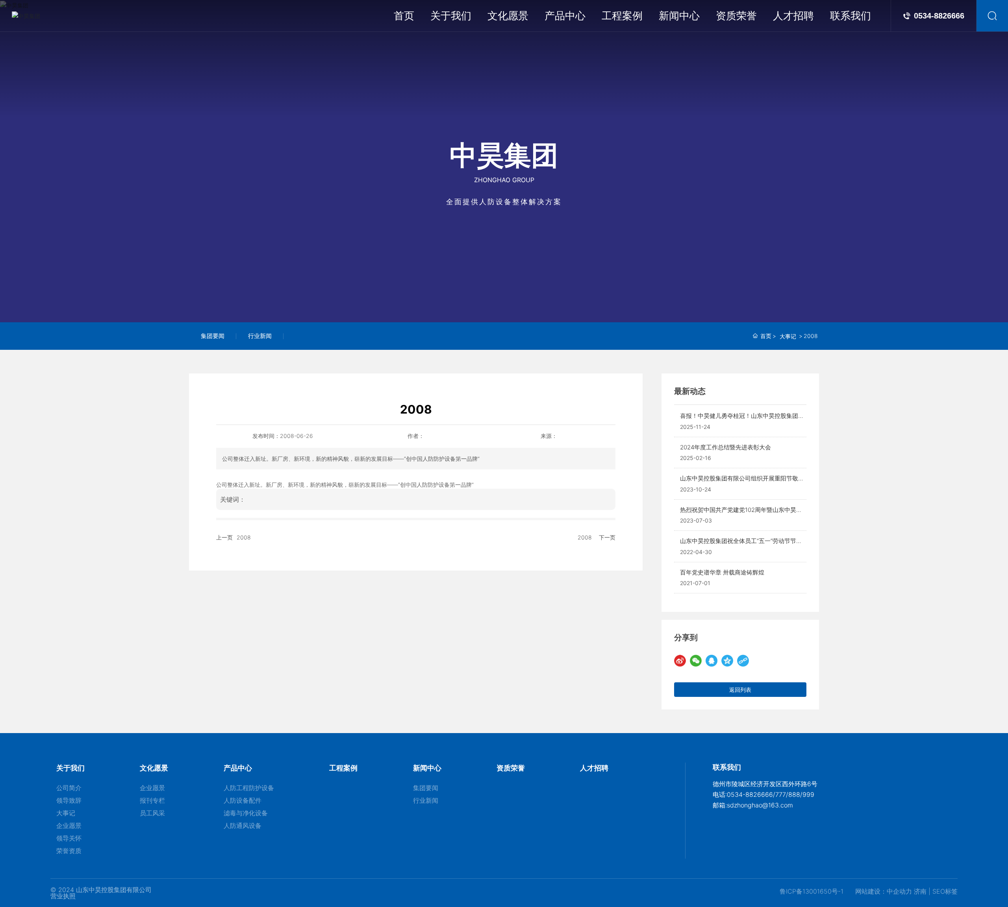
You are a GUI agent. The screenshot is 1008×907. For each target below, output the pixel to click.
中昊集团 (504, 154)
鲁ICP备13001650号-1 (811, 891)
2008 (244, 537)
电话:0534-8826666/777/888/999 (763, 794)
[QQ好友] (711, 661)
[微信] (696, 661)
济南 (920, 891)
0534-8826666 (939, 15)
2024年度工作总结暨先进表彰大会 (725, 447)
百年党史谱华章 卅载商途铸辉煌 (722, 572)
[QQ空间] (727, 661)
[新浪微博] (680, 661)
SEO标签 (945, 891)
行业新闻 (260, 336)
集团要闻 (212, 336)
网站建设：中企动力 (883, 891)
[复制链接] (743, 661)
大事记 (788, 336)
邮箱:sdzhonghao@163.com (753, 805)
